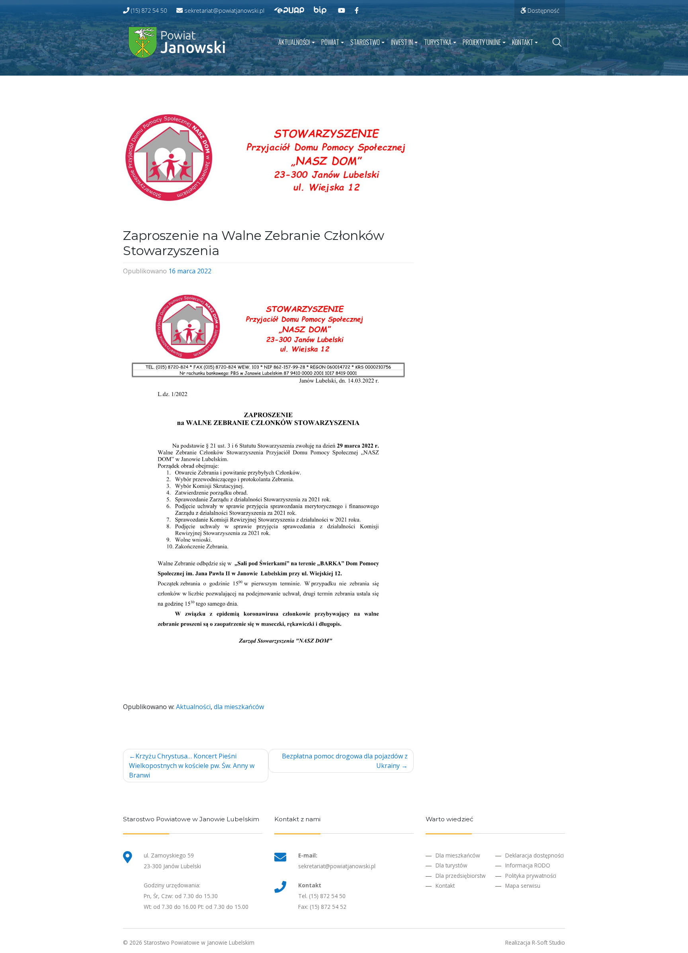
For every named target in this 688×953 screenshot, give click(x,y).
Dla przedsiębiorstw (461, 875)
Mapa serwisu (522, 885)
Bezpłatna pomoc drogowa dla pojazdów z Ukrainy (345, 761)
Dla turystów (451, 865)
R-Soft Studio (548, 942)
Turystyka (438, 42)
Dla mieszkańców (458, 855)
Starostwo (365, 42)
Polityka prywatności (530, 875)
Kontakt (522, 42)
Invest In (402, 42)
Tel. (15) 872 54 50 (322, 896)
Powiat (330, 42)
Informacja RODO (527, 865)
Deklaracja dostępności (534, 855)
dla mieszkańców (239, 706)
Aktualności (294, 42)
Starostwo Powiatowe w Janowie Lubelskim (199, 942)
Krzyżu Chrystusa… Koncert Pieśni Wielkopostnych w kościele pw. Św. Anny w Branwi (191, 766)
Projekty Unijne (482, 42)
